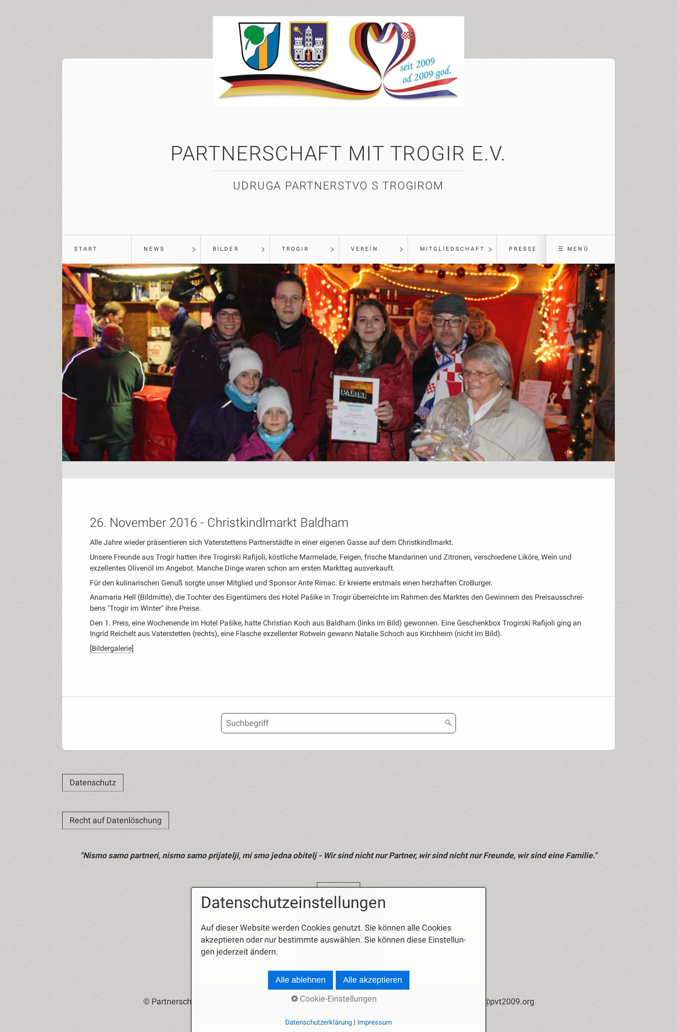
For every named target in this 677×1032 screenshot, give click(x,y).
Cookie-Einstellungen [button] (337, 998)
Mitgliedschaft (452, 249)
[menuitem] (96, 249)
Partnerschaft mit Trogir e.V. (338, 153)
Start (86, 249)
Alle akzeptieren (372, 980)
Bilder (226, 249)
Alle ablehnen (300, 980)
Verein (364, 249)
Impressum (374, 1022)
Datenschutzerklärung (318, 1022)
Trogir (295, 249)
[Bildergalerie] (112, 648)
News (154, 249)
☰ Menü (573, 249)
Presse (523, 249)
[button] (92, 782)
